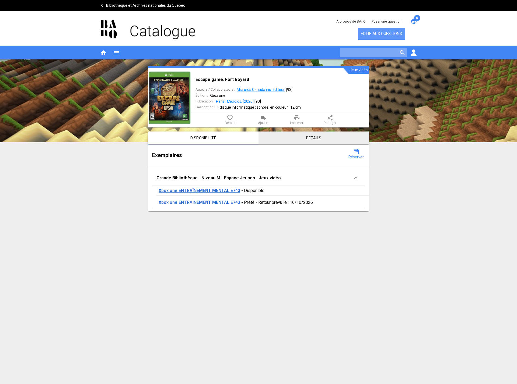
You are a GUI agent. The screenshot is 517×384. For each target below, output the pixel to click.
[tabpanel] (258, 178)
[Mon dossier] (413, 52)
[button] (258, 178)
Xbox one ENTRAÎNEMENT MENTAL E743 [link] (199, 190)
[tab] (203, 137)
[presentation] (169, 98)
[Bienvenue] (148, 27)
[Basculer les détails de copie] (356, 178)
